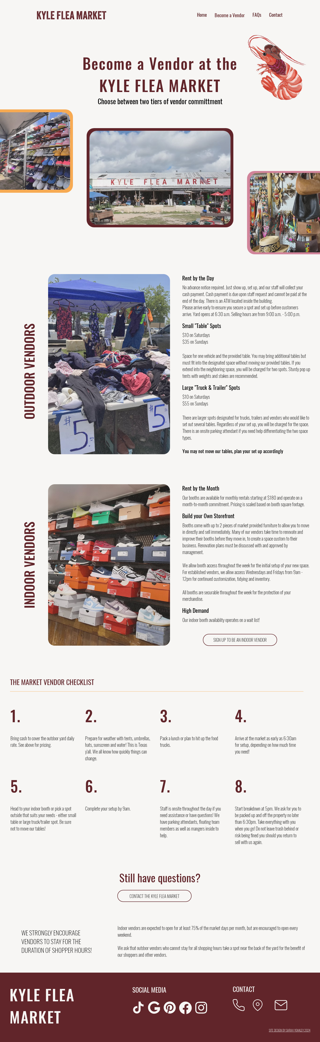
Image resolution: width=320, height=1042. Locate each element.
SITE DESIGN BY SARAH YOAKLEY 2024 (289, 1030)
